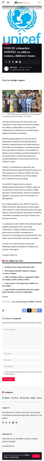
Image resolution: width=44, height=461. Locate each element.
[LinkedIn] (16, 422)
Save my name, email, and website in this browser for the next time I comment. (23, 373)
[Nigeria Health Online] (22, 2)
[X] (6, 422)
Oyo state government (19, 302)
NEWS (6, 43)
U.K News (15, 398)
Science (39, 398)
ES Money (6, 398)
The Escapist (24, 398)
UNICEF (39, 302)
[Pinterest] (13, 422)
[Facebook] (3, 422)
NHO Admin (13, 67)
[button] (36, 456)
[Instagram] (10, 422)
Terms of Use (14, 457)
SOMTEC (31, 302)
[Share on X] (12, 62)
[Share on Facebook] (9, 62)
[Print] (19, 62)
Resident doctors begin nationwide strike (20, 267)
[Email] (16, 62)
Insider (33, 398)
